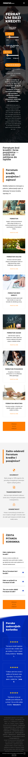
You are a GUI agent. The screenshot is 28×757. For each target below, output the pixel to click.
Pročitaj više (14, 232)
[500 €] (9, 37)
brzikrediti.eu (7, 731)
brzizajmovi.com (14, 729)
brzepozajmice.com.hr (18, 736)
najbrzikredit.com (9, 732)
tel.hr (21, 729)
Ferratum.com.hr (10, 718)
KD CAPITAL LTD (19, 719)
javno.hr (5, 734)
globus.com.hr (21, 734)
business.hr (22, 725)
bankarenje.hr (19, 732)
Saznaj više (14, 755)
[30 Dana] (7, 55)
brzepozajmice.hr (14, 738)
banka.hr (14, 725)
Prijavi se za (13, 65)
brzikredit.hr (7, 736)
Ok (24, 753)
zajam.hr (6, 729)
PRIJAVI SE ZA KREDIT (14, 426)
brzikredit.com (20, 727)
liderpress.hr (12, 734)
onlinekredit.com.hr (17, 731)
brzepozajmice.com (9, 727)
